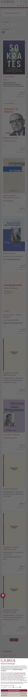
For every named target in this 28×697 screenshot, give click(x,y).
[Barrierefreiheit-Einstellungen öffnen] (3, 595)
